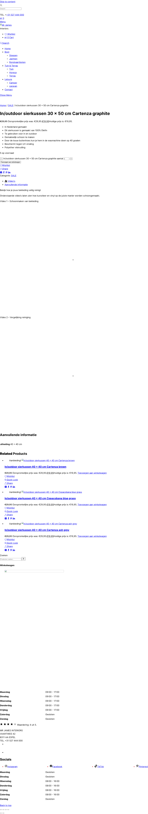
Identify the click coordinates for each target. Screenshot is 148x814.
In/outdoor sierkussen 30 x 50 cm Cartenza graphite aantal (33, 158)
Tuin (11, 69)
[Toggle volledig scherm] (3, 809)
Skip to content (7, 1)
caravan (13, 86)
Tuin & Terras (11, 65)
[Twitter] (1, 172)
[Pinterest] (6, 172)
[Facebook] (4, 172)
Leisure (8, 79)
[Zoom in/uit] (1, 809)
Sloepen (13, 55)
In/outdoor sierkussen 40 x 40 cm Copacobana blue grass (40, 498)
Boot (7, 52)
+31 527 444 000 (15, 15)
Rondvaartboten (17, 62)
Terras (12, 76)
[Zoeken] (23, 559)
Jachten (13, 58)
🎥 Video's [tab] (10, 181)
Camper (13, 82)
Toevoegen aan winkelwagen (10, 162)
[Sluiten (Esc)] (8, 809)
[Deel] (6, 809)
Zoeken (4, 555)
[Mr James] (6, 25)
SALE (10, 105)
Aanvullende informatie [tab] (16, 184)
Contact (9, 89)
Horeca (13, 72)
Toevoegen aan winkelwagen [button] (92, 473)
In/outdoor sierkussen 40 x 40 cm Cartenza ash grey (37, 529)
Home (8, 48)
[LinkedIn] (9, 172)
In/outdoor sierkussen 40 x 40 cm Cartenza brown (35, 466)
